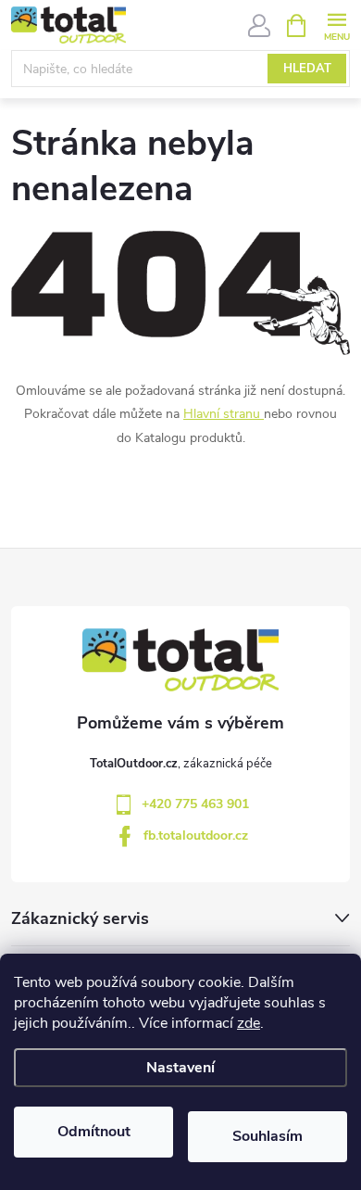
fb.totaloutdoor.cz (195, 835)
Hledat (307, 68)
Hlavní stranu (221, 414)
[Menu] (336, 24)
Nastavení (180, 1067)
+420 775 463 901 (195, 804)
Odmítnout (94, 1131)
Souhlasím (267, 1136)
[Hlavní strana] (262, 414)
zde (248, 1023)
